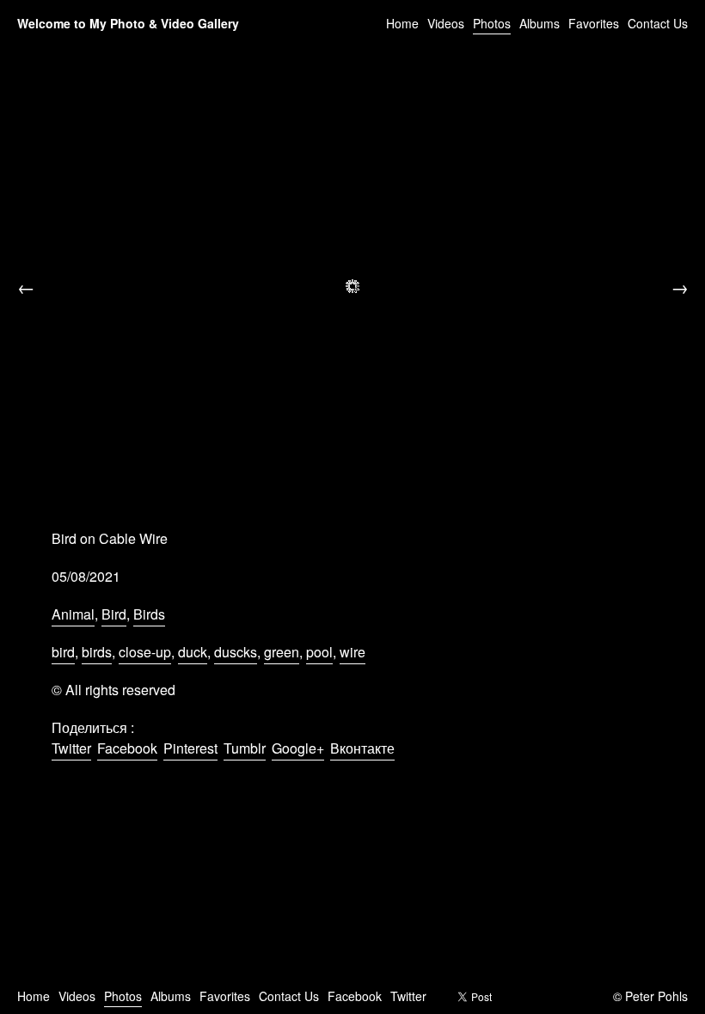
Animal (73, 614)
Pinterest (190, 748)
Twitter (71, 748)
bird (63, 652)
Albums (539, 23)
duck (192, 652)
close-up (145, 652)
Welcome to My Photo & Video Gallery (128, 23)
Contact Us (658, 23)
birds (97, 652)
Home (402, 23)
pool (319, 652)
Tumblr (245, 748)
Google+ (298, 748)
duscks (235, 652)
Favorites (593, 23)
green (281, 652)
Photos (492, 23)
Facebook (127, 748)
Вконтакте (362, 748)
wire (352, 652)
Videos (445, 23)
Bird (113, 614)
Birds (149, 614)
